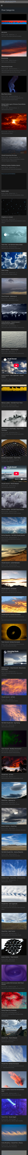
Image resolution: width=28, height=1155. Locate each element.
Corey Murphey (13, 325)
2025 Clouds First (5, 109)
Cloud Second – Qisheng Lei (9, 296)
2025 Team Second (5, 98)
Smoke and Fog (16, 752)
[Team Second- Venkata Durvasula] (14, 632)
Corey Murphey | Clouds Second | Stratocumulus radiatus (10, 322)
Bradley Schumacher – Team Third (10, 458)
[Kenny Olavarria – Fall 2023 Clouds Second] (14, 525)
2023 (2, 327)
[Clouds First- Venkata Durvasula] (14, 1053)
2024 (2, 169)
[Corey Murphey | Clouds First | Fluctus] (14, 1133)
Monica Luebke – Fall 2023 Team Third (11, 403)
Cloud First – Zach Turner (8, 931)
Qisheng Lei (12, 298)
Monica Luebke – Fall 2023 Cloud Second (12, 509)
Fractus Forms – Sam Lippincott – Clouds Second (12, 376)
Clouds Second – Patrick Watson (10, 483)
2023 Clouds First (5, 778)
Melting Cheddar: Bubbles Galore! (10, 165)
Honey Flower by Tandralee (8, 1010)
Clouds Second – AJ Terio (8, 697)
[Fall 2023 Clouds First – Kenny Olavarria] (14, 842)
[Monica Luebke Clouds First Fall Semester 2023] (14, 1079)
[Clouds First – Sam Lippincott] (14, 893)
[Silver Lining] (14, 260)
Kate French (12, 167)
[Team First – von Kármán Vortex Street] (14, 234)
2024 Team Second (5, 221)
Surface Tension (15, 406)
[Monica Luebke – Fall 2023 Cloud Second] (14, 499)
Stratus (11, 109)
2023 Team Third (7, 406)
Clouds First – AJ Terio (7, 774)
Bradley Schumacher (14, 459)
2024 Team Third (5, 195)
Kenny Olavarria (13, 537)
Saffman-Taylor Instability (17, 1120)
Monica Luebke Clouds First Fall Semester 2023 (12, 1090)
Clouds (20, 70)
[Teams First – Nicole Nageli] (14, 1107)
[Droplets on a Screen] (14, 207)
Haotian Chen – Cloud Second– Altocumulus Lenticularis (13, 668)
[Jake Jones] (14, 22)
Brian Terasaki (13, 60)
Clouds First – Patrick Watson (9, 1038)
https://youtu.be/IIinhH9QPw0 (8, 173)
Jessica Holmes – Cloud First (9, 826)
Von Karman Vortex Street (15, 248)
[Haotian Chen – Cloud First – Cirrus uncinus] (14, 868)
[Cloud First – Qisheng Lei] (14, 790)
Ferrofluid (11, 461)
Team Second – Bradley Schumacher (11, 748)
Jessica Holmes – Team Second (9, 957)
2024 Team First (4, 248)
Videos (22, 195)
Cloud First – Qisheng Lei (8, 800)
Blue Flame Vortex (6, 94)
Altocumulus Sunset (6, 66)
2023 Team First (7, 1120)
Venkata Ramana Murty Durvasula (17, 616)
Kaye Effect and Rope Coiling (16, 1014)
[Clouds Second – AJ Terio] (14, 687)
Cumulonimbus (16, 159)
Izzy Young (12, 725)
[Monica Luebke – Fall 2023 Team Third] (14, 393)
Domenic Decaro (13, 68)
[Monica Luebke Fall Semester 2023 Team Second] (14, 973)
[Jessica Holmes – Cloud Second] (14, 339)
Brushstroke (4, 58)
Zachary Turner (13, 933)
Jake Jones (4, 32)
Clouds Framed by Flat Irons (9, 155)
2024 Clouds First (5, 274)
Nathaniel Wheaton (14, 96)
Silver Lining (4, 270)
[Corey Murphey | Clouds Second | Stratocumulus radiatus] (14, 312)
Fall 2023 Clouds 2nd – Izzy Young (10, 723)
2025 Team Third (5, 36)
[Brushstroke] (14, 48)
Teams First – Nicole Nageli (8, 1117)
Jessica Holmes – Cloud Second (9, 349)
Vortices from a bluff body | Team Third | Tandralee (12, 429)
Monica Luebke (13, 405)
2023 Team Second (7, 646)
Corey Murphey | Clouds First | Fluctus (12, 1143)
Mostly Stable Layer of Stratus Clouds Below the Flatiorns (13, 105)
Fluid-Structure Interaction (16, 221)
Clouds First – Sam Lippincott (9, 903)
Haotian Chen (13, 671)
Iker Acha (12, 131)
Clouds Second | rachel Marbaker (10, 563)
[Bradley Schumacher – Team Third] (14, 448)
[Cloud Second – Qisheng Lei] (14, 286)
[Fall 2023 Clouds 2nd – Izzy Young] (14, 713)
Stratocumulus (21, 327)
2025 (2, 70)
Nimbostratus (14, 161)
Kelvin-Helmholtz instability (15, 36)
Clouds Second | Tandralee (8, 588)
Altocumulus (16, 70)
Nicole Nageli (13, 1119)
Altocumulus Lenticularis (16, 592)
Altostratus (13, 62)
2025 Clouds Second (5, 62)
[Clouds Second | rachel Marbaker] (14, 553)
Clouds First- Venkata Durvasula (10, 1063)
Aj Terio (11, 699)
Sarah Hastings (13, 246)
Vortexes (3, 435)
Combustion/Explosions (15, 98)
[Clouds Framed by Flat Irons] (14, 145)
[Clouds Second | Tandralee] (14, 578)
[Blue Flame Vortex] (14, 84)
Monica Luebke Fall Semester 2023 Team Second (12, 983)
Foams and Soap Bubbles (16, 169)
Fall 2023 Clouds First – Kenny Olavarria (12, 852)
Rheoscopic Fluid (16, 988)
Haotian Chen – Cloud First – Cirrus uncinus (13, 878)
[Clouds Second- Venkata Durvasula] (14, 604)
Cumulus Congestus (5, 161)
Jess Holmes (12, 351)
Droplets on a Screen (7, 217)
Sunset (18, 72)
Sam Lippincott (13, 379)
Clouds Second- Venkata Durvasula (11, 614)
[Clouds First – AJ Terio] (14, 764)
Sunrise (24, 620)
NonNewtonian (4, 1016)
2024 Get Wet (7, 169)
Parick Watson (13, 485)
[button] (1, 5)
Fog (14, 487)
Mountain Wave (13, 72)
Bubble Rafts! (5, 191)
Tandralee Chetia (14, 432)
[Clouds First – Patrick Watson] (14, 1028)
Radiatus (15, 327)
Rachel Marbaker (13, 565)
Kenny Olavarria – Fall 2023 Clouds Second (13, 535)
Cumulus (22, 159)
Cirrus (10, 881)
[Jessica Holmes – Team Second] (14, 947)
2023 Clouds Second (5, 300)
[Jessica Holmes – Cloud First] (14, 816)
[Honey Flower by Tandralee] (14, 1000)
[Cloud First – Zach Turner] (14, 921)
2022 (2, 434)
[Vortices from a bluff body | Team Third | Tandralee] (14, 418)
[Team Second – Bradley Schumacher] (14, 738)
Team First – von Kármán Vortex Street (12, 244)
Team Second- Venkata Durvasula (10, 642)
